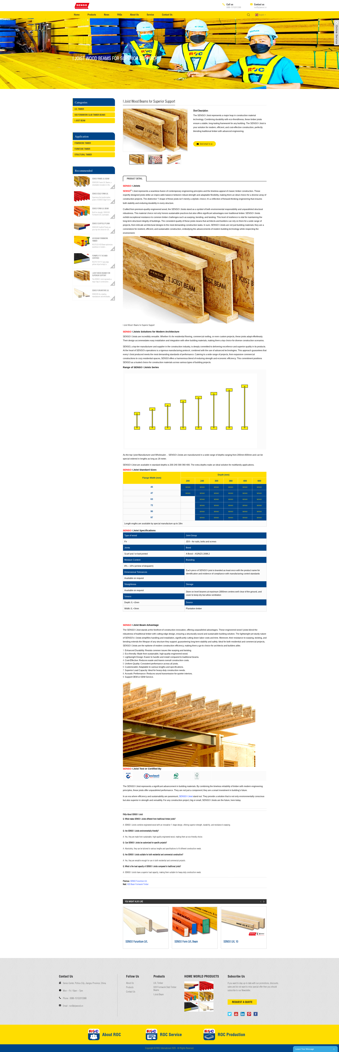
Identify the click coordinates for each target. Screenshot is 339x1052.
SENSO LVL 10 (231, 941)
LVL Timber (79, 109)
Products (92, 14)
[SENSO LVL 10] (243, 922)
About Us (134, 14)
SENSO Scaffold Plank (101, 223)
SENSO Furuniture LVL (100, 290)
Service (150, 14)
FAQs (119, 14)
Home (77, 14)
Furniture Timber (82, 149)
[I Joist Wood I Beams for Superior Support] (136, 159)
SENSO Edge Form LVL (100, 193)
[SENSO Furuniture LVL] (145, 922)
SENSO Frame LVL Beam (100, 178)
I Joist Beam (80, 120)
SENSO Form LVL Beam (100, 208)
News (106, 14)
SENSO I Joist (186, 796)
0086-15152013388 (233, 7)
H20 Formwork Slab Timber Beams (90, 114)
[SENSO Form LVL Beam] (194, 922)
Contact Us (167, 14)
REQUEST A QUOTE (242, 1002)
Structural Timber (83, 154)
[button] (94, 302)
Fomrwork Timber (83, 143)
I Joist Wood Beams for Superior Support (101, 274)
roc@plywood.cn (260, 7)
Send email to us (206, 144)
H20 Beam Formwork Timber (137, 884)
